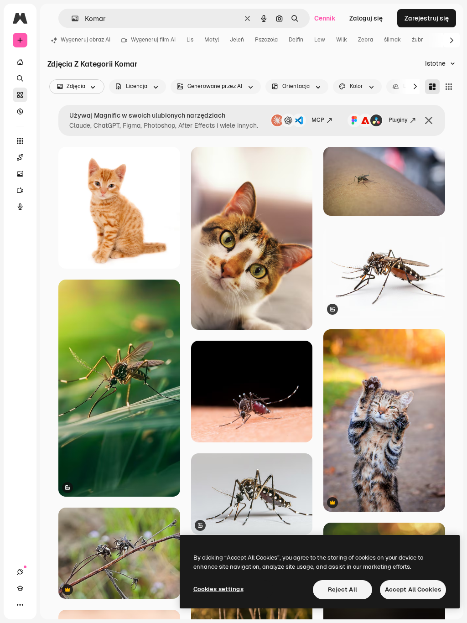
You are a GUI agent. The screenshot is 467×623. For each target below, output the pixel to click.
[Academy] (20, 588)
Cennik (325, 18)
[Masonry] (432, 86)
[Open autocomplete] (71, 18)
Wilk (341, 39)
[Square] (448, 86)
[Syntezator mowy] (20, 206)
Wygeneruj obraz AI (85, 39)
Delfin (296, 39)
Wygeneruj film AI (153, 39)
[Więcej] (20, 604)
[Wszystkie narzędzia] (20, 141)
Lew (319, 39)
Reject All (342, 589)
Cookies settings (218, 589)
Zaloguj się (366, 18)
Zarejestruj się (427, 18)
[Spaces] (20, 157)
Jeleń (237, 39)
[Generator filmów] (20, 190)
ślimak (392, 39)
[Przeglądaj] (20, 111)
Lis (190, 39)
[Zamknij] (428, 120)
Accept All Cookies (413, 589)
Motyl (211, 39)
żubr (417, 39)
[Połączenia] (20, 572)
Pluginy (398, 120)
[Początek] (20, 62)
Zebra (365, 39)
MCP (317, 120)
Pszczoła (266, 39)
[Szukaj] (20, 78)
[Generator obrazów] (20, 173)
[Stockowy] (20, 95)
